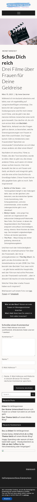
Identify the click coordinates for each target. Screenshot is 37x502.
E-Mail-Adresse (9, 367)
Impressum (30, 469)
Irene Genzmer (24, 94)
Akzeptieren (7, 499)
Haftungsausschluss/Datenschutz (16, 478)
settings (26, 495)
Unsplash (15, 294)
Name (5, 359)
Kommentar (7, 337)
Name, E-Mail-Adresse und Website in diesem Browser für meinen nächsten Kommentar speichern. (19, 378)
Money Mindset (9, 51)
